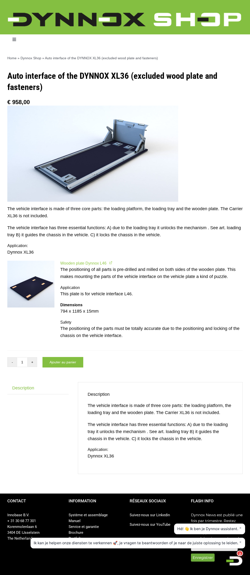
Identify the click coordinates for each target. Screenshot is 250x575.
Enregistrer (203, 557)
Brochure (76, 532)
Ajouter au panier (63, 362)
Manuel (75, 521)
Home (12, 58)
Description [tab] (23, 388)
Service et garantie (84, 527)
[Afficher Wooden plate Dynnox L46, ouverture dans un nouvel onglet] (111, 263)
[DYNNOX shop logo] (125, 14)
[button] (30, 284)
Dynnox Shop (31, 58)
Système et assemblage (88, 515)
